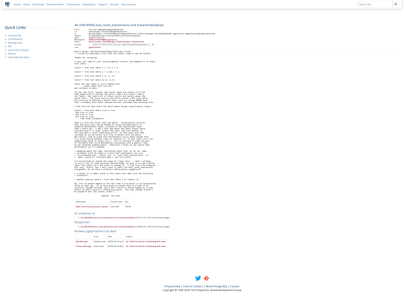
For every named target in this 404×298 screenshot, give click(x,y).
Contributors (15, 39)
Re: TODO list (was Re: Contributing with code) (146, 241)
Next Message (82, 241)
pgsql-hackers (95, 47)
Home (17, 4)
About (26, 4)
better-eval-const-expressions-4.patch (92, 207)
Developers (89, 4)
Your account (128, 4)
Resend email (138, 42)
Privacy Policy (172, 286)
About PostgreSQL (216, 286)
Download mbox (123, 42)
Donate (114, 4)
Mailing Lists (15, 42)
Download (38, 4)
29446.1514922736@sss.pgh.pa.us (103, 40)
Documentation (55, 4)
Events (12, 53)
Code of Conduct (193, 286)
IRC (10, 46)
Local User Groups (18, 49)
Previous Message (83, 246)
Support (103, 4)
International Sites (18, 57)
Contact (235, 286)
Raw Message (108, 42)
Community (73, 4)
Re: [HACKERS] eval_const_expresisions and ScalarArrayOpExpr (108, 218)
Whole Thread (95, 42)
